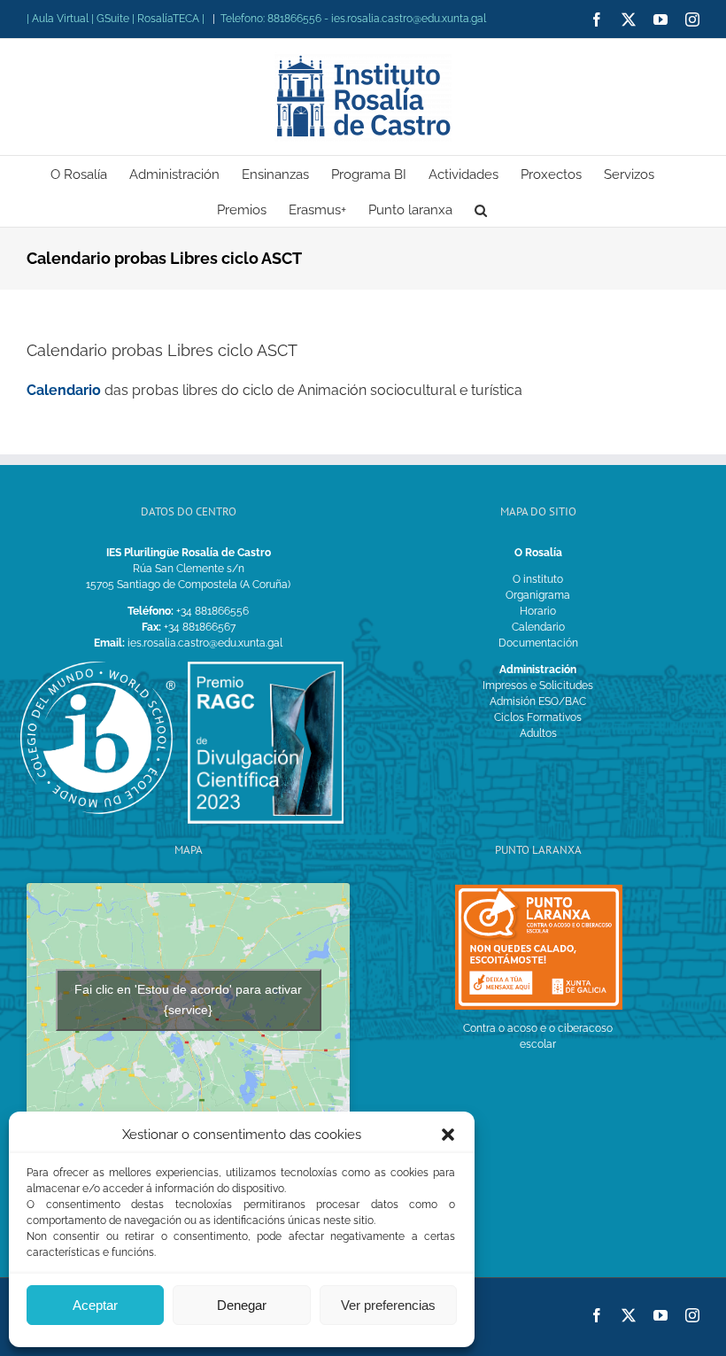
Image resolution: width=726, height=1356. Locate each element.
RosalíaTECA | (171, 18)
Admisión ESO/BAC (538, 701)
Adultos (538, 733)
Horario (538, 611)
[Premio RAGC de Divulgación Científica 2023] (265, 667)
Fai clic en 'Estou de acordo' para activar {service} (188, 999)
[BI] (97, 667)
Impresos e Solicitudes (538, 685)
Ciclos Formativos (538, 717)
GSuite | (117, 18)
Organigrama (538, 595)
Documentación (538, 643)
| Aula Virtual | (62, 18)
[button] (448, 1134)
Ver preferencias (388, 1305)
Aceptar (95, 1305)
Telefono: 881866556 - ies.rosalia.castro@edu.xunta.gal (353, 18)
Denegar (241, 1305)
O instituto (538, 579)
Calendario (64, 390)
